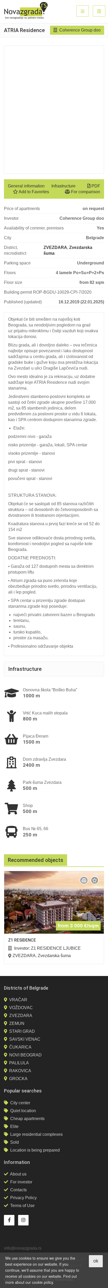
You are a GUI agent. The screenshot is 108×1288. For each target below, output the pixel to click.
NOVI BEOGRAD (25, 1055)
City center (20, 1103)
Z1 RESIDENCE (22, 940)
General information (26, 186)
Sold (14, 1142)
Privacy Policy (23, 1197)
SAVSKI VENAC (24, 1039)
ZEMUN (16, 1023)
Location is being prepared (35, 1150)
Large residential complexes (36, 1134)
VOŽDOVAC (21, 1007)
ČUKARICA (20, 1047)
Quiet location (23, 1110)
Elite (14, 1126)
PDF (95, 186)
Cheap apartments (27, 1118)
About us (18, 1174)
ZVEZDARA (55, 247)
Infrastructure (63, 186)
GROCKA (18, 1078)
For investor (21, 1182)
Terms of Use (22, 1205)
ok (95, 1261)
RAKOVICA (20, 1071)
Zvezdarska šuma (54, 955)
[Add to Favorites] (95, 880)
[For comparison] (84, 880)
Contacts (18, 1190)
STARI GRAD (22, 1031)
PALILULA (19, 1063)
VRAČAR (18, 1000)
